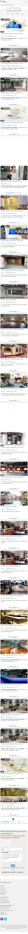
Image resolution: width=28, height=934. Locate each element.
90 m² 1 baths (9, 272)
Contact (2, 887)
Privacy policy (3, 890)
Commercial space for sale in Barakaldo (12, 477)
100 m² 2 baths (9, 125)
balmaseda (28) (13, 823)
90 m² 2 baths (9, 628)
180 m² (6, 183)
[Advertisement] (14, 151)
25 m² (6, 776)
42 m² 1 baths (9, 243)
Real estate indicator (5, 908)
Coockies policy (3, 892)
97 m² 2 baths (9, 687)
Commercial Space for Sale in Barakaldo (12, 270)
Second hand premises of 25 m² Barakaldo (13, 773)
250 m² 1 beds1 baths (11, 66)
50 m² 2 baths (9, 539)
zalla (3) (23, 821)
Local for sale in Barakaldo (8, 299)
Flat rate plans (3, 898)
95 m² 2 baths (9, 361)
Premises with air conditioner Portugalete (13, 122)
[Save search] (17, 14)
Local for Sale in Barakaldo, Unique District (13, 447)
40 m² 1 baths (9, 391)
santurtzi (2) (25, 823)
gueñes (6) (19, 823)
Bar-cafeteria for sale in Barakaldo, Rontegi (13, 359)
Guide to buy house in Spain (6, 910)
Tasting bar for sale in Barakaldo (10, 566)
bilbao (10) (19, 821)
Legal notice (3, 888)
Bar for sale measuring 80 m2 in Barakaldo (13, 625)
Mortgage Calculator (4, 907)
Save (17, 45)
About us (2, 885)
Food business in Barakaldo (9, 506)
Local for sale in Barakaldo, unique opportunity (14, 240)
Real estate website (4, 900)
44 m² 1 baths (9, 36)
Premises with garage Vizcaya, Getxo (11, 33)
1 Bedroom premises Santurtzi (9, 63)
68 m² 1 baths (9, 598)
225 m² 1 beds (8, 213)
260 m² (6, 479)
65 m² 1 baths (9, 717)
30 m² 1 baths (9, 302)
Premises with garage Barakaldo (10, 714)
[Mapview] (12, 14)
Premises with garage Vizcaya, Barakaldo (13, 744)
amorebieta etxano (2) (5, 823)
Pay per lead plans (4, 897)
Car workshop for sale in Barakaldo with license (14, 595)
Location (20, 193)
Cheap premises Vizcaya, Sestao (10, 181)
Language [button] (2, 912)
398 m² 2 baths (9, 332)
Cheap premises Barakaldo (8, 655)
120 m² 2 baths (9, 450)
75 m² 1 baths (9, 95)
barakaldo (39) (13, 821)
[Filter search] (8, 14)
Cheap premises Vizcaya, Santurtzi (11, 93)
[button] (10, 5)
